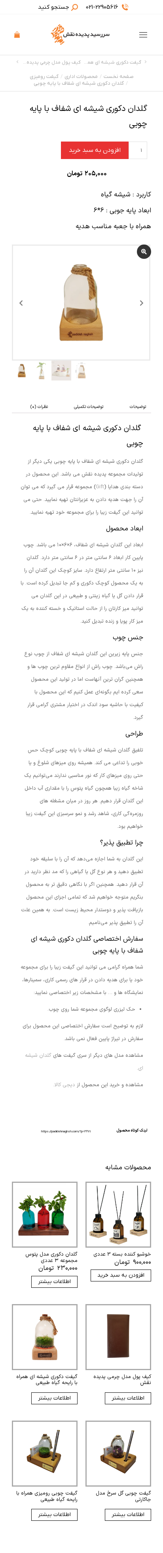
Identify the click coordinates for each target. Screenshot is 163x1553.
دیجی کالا (65, 1085)
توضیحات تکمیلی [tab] (88, 407)
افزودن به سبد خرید (95, 150)
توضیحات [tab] (138, 407)
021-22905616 (102, 7)
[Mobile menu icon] (143, 34)
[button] (46, 6)
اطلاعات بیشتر (54, 1281)
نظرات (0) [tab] (39, 407)
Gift (100, 487)
